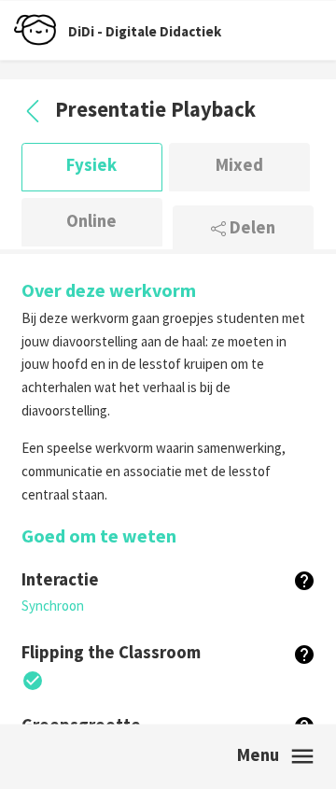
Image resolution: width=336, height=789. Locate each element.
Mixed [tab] (239, 166)
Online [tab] (91, 221)
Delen (250, 229)
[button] (304, 580)
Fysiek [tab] (91, 166)
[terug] (35, 109)
